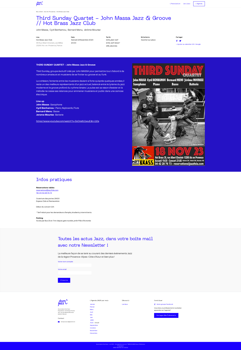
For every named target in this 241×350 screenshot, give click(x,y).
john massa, (42, 30)
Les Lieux (186, 4)
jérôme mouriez (92, 30)
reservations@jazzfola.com (47, 190)
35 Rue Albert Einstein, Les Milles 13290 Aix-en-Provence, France (49, 44)
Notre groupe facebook (165, 304)
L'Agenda (199, 4)
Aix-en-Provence (49, 11)
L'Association (175, 4)
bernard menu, (75, 30)
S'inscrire (64, 280)
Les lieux (125, 304)
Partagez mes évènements (166, 315)
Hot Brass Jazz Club (63, 11)
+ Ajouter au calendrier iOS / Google (188, 44)
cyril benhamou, (58, 30)
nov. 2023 (39, 11)
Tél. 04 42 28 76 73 (44, 193)
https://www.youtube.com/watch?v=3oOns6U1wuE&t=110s (67, 121)
